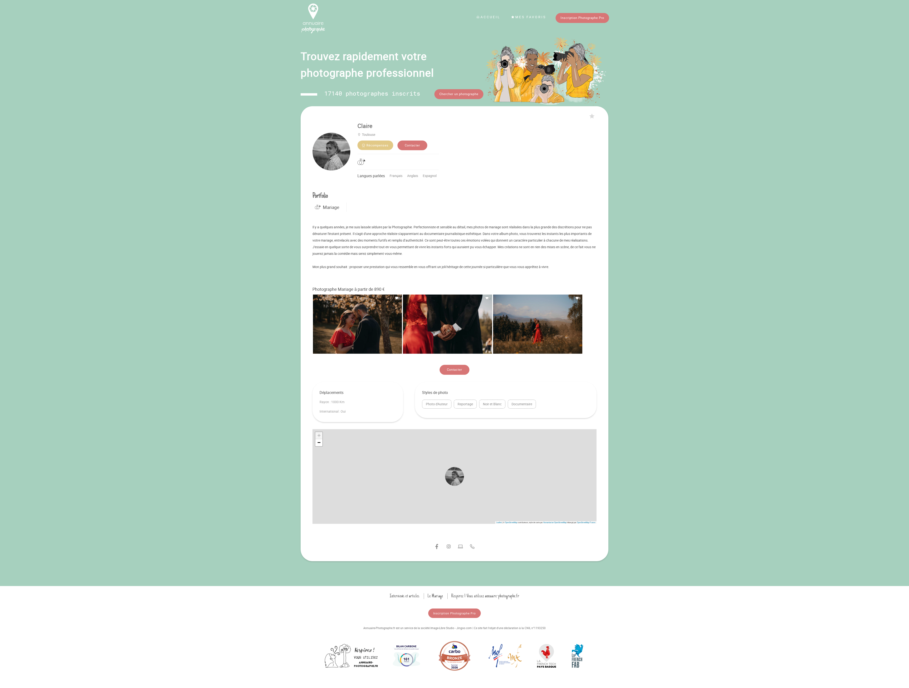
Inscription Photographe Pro (582, 18)
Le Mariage (435, 596)
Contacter (412, 145)
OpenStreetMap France (586, 522)
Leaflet (499, 522)
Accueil (490, 17)
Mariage (331, 207)
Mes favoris (530, 17)
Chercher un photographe (458, 94)
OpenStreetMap (511, 522)
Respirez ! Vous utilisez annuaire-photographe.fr (485, 596)
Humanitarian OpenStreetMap (554, 522)
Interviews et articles (404, 596)
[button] (454, 476)
